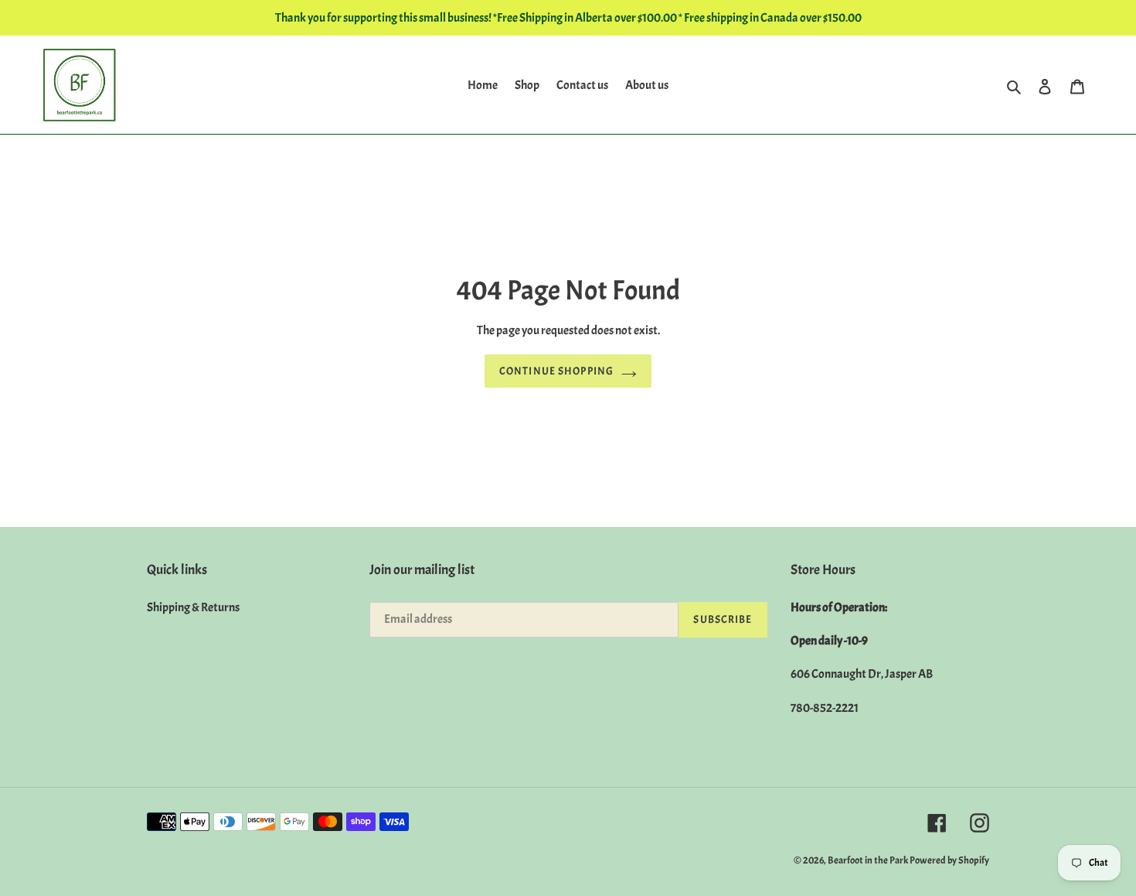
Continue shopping (556, 371)
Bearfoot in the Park (869, 860)
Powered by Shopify (949, 860)
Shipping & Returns (193, 607)
